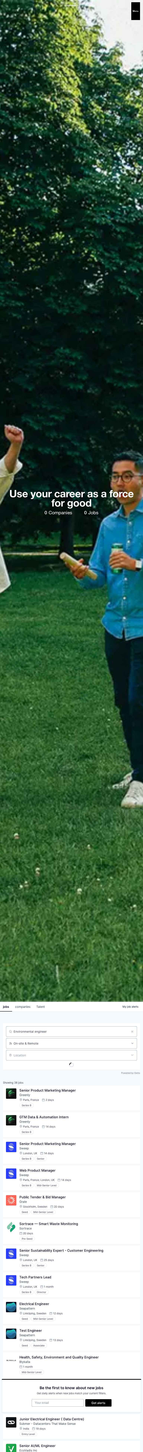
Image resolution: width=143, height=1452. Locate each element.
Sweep (24, 1148)
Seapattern (27, 1308)
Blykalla (24, 1362)
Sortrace (25, 1228)
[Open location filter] (132, 1055)
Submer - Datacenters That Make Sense (47, 1423)
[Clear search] (132, 1031)
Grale (23, 1201)
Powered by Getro (130, 1073)
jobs (6, 1007)
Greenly (24, 1095)
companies (22, 1007)
